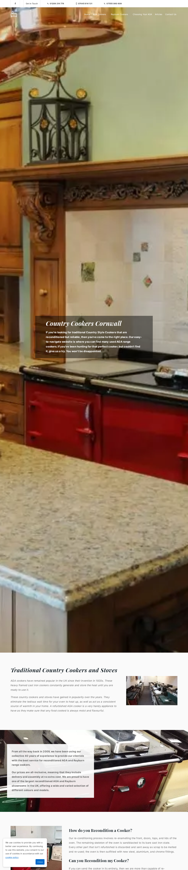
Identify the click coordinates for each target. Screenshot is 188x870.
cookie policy (12, 857)
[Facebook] (15, 3)
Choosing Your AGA (142, 14)
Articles (158, 14)
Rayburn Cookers (119, 14)
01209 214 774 (57, 3)
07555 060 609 (114, 3)
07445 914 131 (85, 3)
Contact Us (170, 14)
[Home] (14, 14)
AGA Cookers (99, 14)
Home (87, 14)
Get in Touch (32, 3)
